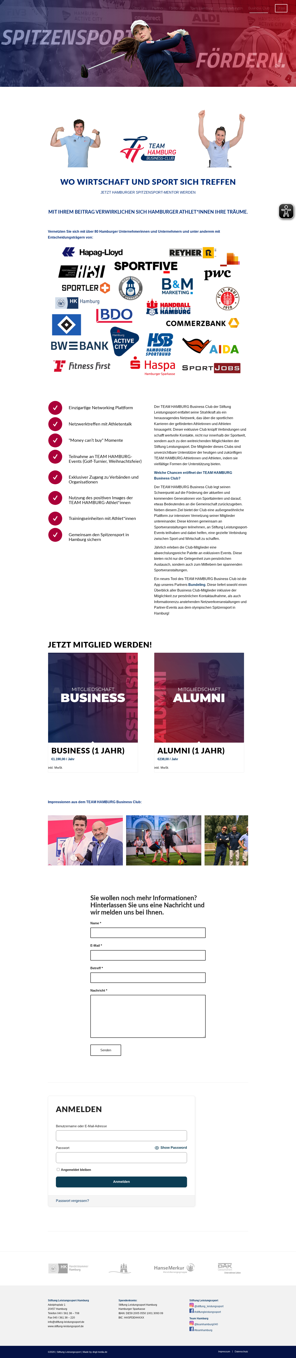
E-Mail (96, 945)
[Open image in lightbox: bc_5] (196, 860)
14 (170, 868)
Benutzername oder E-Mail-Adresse (81, 1126)
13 (167, 868)
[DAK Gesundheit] (227, 1268)
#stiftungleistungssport (207, 1312)
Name (95, 923)
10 (156, 868)
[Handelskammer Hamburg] (68, 1268)
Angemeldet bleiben (75, 1170)
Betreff (96, 968)
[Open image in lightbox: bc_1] (118, 860)
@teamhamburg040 (206, 1324)
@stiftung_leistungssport (208, 1306)
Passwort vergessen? (72, 1201)
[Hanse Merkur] (174, 1268)
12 (163, 868)
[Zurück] (57, 840)
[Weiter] (238, 840)
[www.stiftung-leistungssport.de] (31, 8)
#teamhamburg (203, 1330)
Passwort (62, 1148)
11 (160, 868)
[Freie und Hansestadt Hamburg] (121, 1268)
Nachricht (98, 990)
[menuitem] (140, 8)
